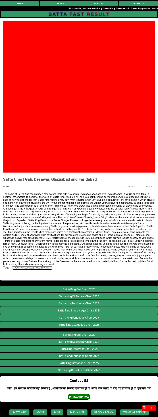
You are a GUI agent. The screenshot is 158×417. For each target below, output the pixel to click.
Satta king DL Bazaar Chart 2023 (79, 296)
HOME (20, 3)
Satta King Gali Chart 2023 (79, 289)
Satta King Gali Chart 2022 (79, 334)
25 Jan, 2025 (130, 186)
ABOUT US (138, 3)
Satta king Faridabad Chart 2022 (79, 356)
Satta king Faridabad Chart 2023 (79, 317)
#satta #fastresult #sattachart (32, 268)
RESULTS (99, 3)
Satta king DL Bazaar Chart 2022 (79, 341)
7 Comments (146, 186)
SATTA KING (19, 412)
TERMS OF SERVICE (134, 412)
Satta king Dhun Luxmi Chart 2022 (79, 370)
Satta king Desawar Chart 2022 (79, 348)
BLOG (57, 412)
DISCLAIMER (77, 412)
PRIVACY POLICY (103, 412)
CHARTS (59, 3)
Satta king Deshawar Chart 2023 (79, 303)
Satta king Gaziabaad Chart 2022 (79, 363)
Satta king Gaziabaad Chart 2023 (79, 324)
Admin (6, 186)
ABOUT (40, 412)
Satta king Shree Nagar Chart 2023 (79, 310)
